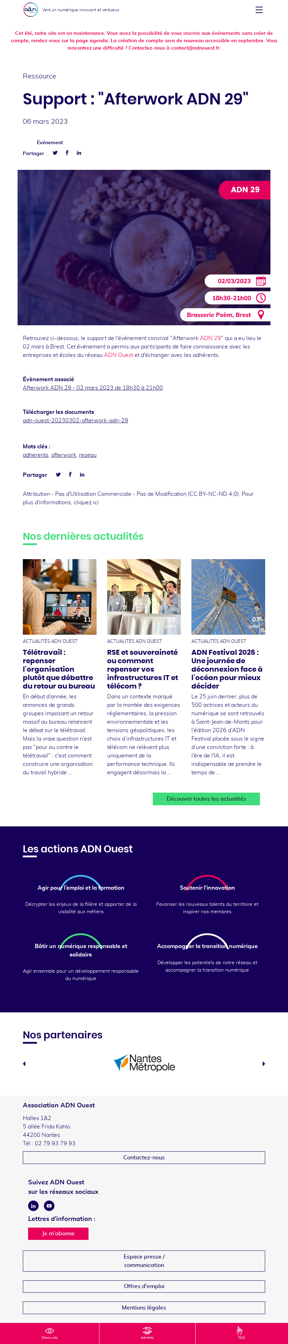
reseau (88, 455)
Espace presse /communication (144, 1261)
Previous (24, 1063)
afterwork (63, 455)
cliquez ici (86, 502)
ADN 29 (210, 338)
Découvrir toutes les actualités (206, 799)
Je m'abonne (58, 1233)
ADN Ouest (118, 355)
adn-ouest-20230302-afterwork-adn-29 (75, 420)
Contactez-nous (144, 1157)
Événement (50, 142)
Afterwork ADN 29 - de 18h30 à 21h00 (93, 388)
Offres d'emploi (144, 1286)
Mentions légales (144, 1308)
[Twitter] (55, 152)
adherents (35, 455)
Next (264, 1063)
